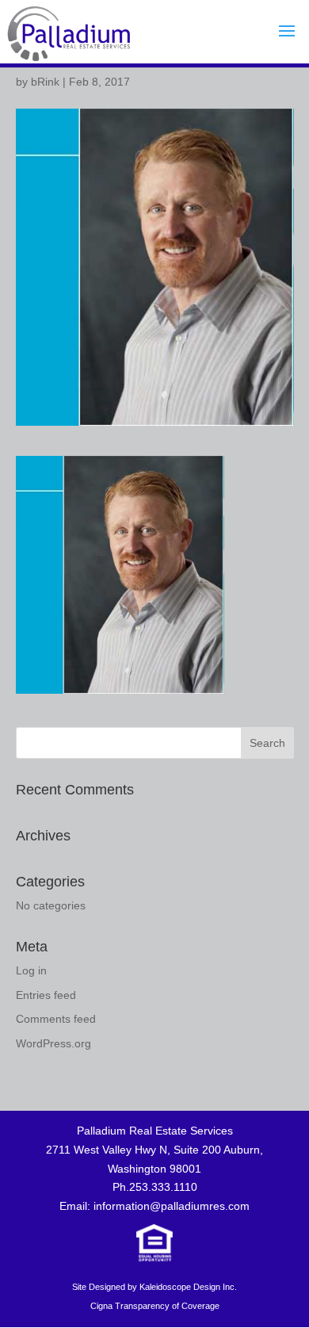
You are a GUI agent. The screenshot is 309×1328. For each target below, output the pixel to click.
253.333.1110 (163, 1187)
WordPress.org (53, 1043)
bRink (45, 81)
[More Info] (155, 1257)
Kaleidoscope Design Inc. (188, 1287)
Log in (31, 970)
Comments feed (56, 1018)
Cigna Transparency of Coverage (154, 1306)
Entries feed (46, 995)
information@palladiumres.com (171, 1206)
